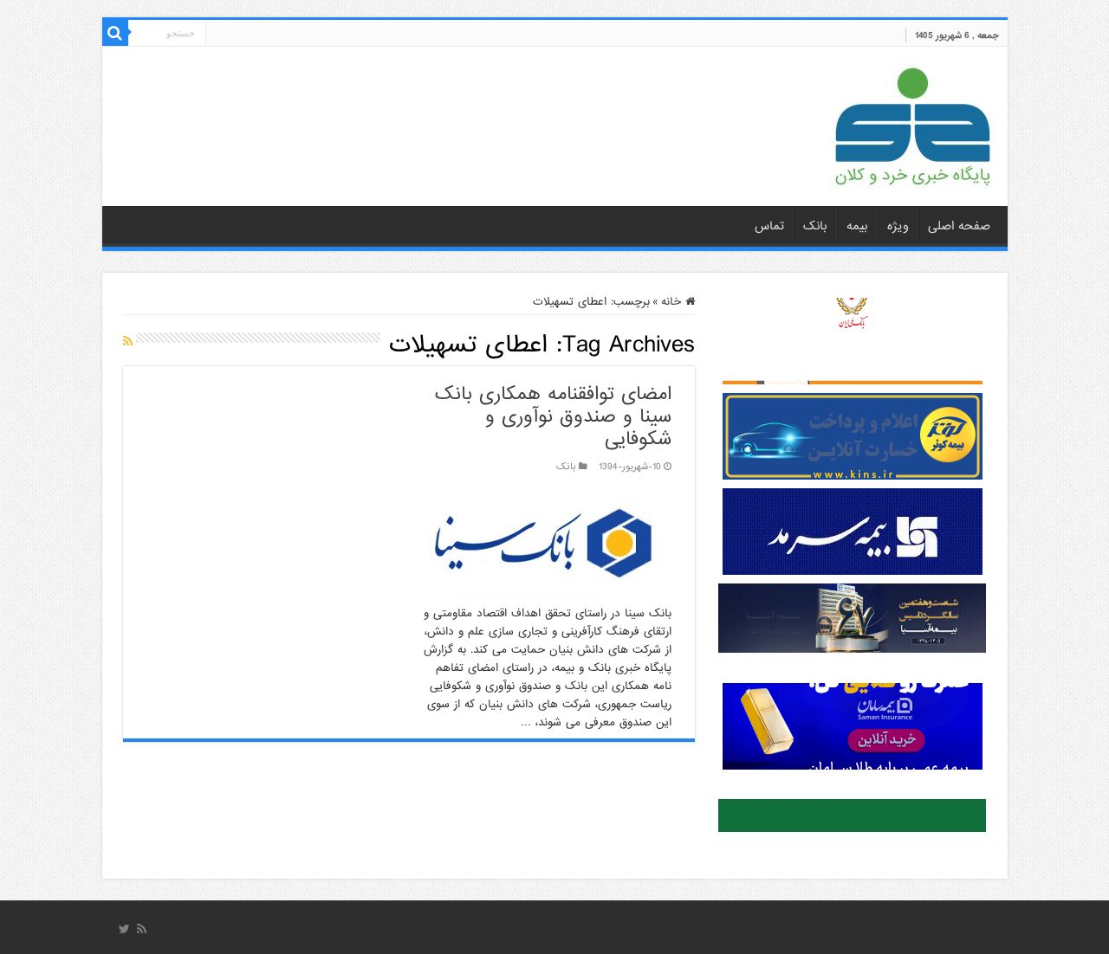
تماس (769, 225)
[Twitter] (124, 929)
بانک (815, 225)
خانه (673, 301)
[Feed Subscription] (128, 342)
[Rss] (141, 929)
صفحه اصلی (959, 225)
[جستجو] (115, 33)
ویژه (898, 225)
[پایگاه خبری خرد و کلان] (912, 123)
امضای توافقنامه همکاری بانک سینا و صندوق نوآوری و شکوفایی (553, 417)
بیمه (857, 225)
